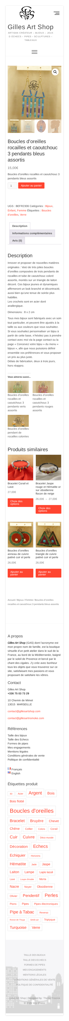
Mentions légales (18, 751)
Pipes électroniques (46, 903)
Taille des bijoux (17, 735)
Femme (21, 210)
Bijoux (49, 206)
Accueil (11, 600)
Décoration (19, 847)
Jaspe (46, 864)
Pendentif (31, 895)
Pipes (25, 903)
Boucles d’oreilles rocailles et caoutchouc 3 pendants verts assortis (18, 402)
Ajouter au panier (31, 185)
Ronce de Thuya (17, 920)
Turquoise (18, 927)
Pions (13, 903)
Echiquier (17, 855)
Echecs (40, 846)
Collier (29, 828)
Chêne (15, 829)
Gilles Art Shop (31, 26)
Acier (20, 793)
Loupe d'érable (27, 879)
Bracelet (17, 820)
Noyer (28, 886)
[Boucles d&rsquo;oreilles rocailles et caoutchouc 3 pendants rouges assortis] (43, 387)
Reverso (43, 912)
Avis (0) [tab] (17, 240)
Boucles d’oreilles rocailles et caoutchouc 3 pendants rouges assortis (43, 402)
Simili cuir (34, 920)
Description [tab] (19, 225)
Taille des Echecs (18, 739)
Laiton (14, 872)
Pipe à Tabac (22, 912)
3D (11, 794)
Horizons (35, 856)
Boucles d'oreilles (32, 811)
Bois (51, 793)
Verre (23, 214)
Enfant (12, 210)
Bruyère (37, 821)
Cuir (13, 837)
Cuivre (29, 837)
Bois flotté (17, 801)
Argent (35, 792)
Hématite (18, 864)
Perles (51, 895)
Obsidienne (45, 886)
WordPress (39, 1003)
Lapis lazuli (46, 872)
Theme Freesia (51, 998)
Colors (41, 829)
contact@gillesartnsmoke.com (26, 718)
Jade (34, 864)
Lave (12, 879)
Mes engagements (19, 747)
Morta (42, 879)
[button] (55, 71)
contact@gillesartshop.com (24, 711)
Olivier (13, 896)
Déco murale (46, 837)
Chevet (54, 821)
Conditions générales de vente (26, 755)
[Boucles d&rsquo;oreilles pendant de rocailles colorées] (18, 421)
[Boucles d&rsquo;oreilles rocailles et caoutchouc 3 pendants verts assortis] (18, 387)
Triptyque (49, 919)
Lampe (29, 872)
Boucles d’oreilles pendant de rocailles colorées (18, 432)
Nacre (14, 886)
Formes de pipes (18, 743)
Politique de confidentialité (23, 759)
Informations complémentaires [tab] (32, 233)
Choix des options (16, 502)
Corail (54, 828)
